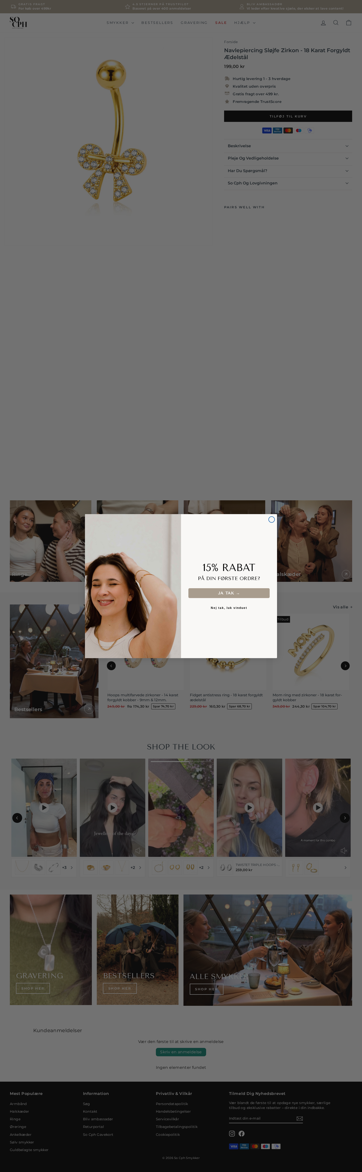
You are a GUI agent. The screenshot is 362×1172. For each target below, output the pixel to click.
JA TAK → (229, 593)
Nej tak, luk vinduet (229, 608)
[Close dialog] (272, 519)
